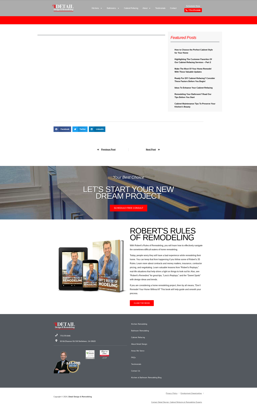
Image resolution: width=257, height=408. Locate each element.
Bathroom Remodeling (140, 331)
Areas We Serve (137, 351)
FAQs (133, 357)
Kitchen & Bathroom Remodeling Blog (146, 378)
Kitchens (95, 8)
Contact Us (135, 371)
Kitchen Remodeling (139, 324)
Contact (173, 8)
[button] (62, 129)
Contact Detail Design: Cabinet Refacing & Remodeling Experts (176, 402)
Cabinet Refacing (131, 8)
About (145, 8)
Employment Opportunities (191, 393)
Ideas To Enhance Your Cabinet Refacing (194, 88)
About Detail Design (139, 344)
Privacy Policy (171, 393)
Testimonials (160, 8)
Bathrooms (111, 8)
